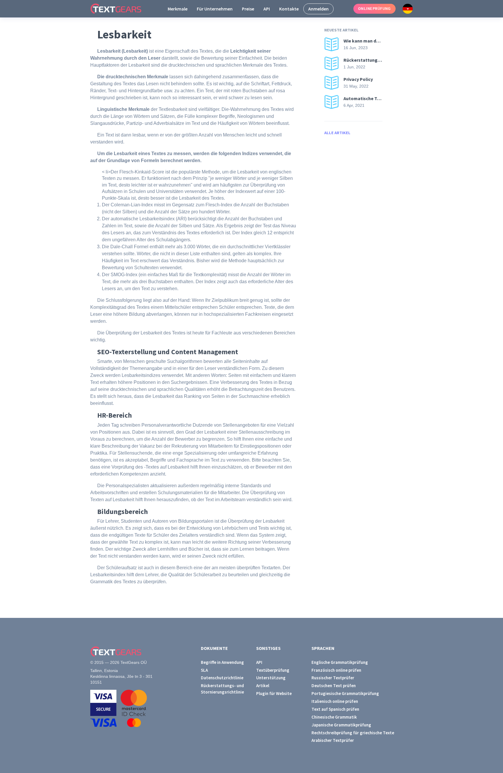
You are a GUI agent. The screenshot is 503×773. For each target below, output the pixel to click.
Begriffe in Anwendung (222, 662)
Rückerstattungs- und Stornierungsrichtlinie (222, 688)
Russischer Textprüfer (332, 677)
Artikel (262, 685)
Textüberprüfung (272, 670)
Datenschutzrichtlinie (222, 677)
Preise (248, 9)
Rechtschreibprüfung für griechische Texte (352, 732)
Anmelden (318, 9)
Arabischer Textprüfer (332, 740)
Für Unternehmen (215, 9)
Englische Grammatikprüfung (339, 662)
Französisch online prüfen (336, 670)
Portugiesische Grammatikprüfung (345, 693)
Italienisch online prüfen (334, 701)
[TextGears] (120, 8)
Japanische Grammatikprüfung (341, 725)
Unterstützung (271, 677)
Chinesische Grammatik (334, 717)
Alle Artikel (337, 132)
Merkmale (177, 9)
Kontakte (289, 9)
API (266, 9)
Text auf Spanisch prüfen (335, 709)
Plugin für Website (274, 693)
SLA (204, 670)
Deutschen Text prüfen (333, 685)
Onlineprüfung (374, 8)
